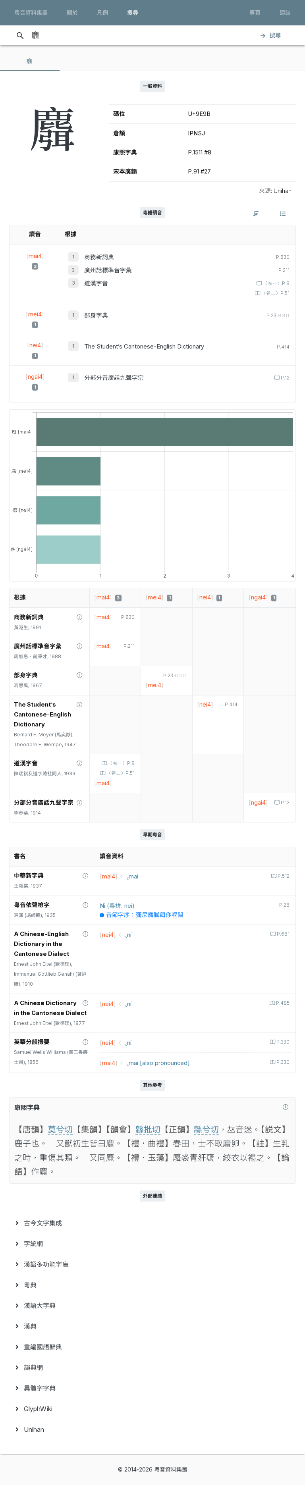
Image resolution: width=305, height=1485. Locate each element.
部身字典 (96, 315)
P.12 (285, 378)
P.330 (283, 1042)
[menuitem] (152, 1223)
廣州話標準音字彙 (108, 270)
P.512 (284, 876)
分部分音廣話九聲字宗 (114, 377)
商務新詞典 (99, 257)
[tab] (30, 61)
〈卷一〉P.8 (276, 283)
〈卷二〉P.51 (275, 293)
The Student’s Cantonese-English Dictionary (144, 346)
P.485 (283, 1003)
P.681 (283, 934)
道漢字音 (96, 283)
